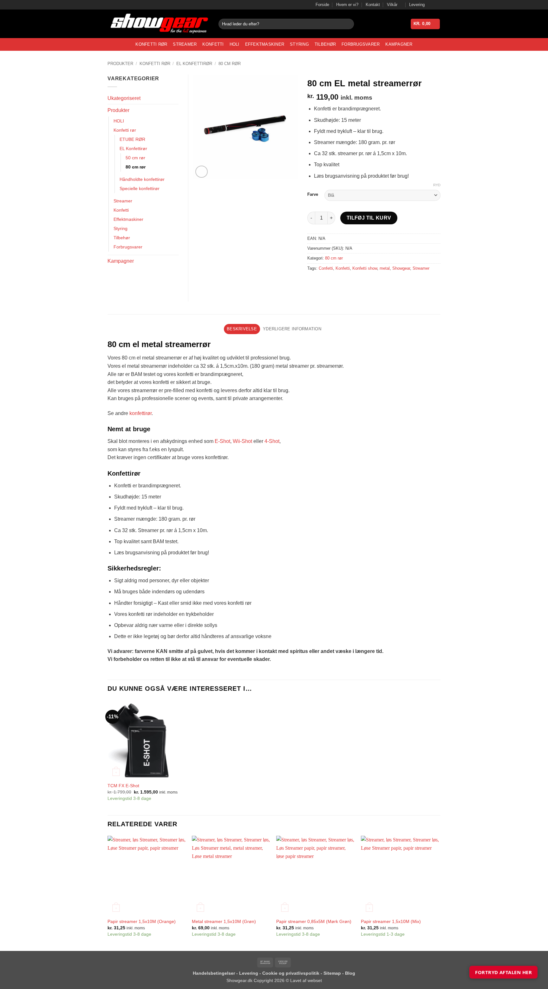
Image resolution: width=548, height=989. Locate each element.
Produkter (120, 63)
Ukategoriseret (124, 98)
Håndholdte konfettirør (142, 179)
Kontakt (373, 4)
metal (385, 268)
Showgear (401, 268)
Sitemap (332, 973)
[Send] (348, 24)
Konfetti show (364, 268)
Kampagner (398, 44)
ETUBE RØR (132, 139)
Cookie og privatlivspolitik (291, 973)
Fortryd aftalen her (503, 972)
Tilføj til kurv (369, 218)
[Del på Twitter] (324, 282)
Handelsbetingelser (214, 973)
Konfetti (213, 44)
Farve (312, 194)
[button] (425, 24)
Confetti (326, 268)
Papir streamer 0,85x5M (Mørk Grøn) (313, 921)
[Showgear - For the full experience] (158, 24)
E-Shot (222, 441)
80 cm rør (230, 63)
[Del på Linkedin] (359, 282)
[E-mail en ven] (336, 282)
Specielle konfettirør (140, 188)
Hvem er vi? (347, 4)
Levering (417, 4)
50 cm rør (135, 157)
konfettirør (140, 413)
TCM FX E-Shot (123, 785)
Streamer (185, 44)
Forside (322, 4)
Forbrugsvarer (361, 44)
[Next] (438, 892)
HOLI (234, 44)
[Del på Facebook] (313, 282)
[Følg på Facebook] (431, 5)
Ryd (436, 185)
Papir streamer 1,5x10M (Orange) (142, 921)
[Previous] (108, 892)
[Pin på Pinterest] (347, 282)
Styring (299, 44)
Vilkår (392, 4)
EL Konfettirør (194, 63)
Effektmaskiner (264, 44)
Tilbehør (325, 44)
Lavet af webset (306, 980)
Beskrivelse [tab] (242, 328)
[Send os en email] (437, 5)
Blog (350, 973)
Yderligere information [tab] (292, 328)
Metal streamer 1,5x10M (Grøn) (224, 921)
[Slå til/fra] (175, 110)
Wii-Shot (242, 441)
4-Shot (271, 441)
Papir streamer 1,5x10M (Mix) (391, 921)
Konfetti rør (151, 44)
